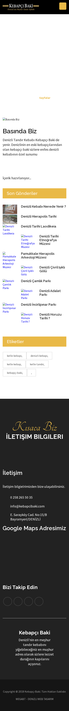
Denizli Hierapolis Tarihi (38, 216)
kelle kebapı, (14, 355)
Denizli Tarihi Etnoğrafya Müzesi (49, 240)
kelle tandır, (37, 364)
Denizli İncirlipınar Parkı (38, 304)
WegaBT (21, 699)
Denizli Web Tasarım (40, 699)
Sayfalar (44, 97)
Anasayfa (28, 97)
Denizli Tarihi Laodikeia (38, 226)
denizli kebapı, (39, 355)
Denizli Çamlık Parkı (36, 281)
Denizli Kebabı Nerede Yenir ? (43, 206)
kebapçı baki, (15, 372)
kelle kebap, (14, 364)
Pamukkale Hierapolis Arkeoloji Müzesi (37, 255)
